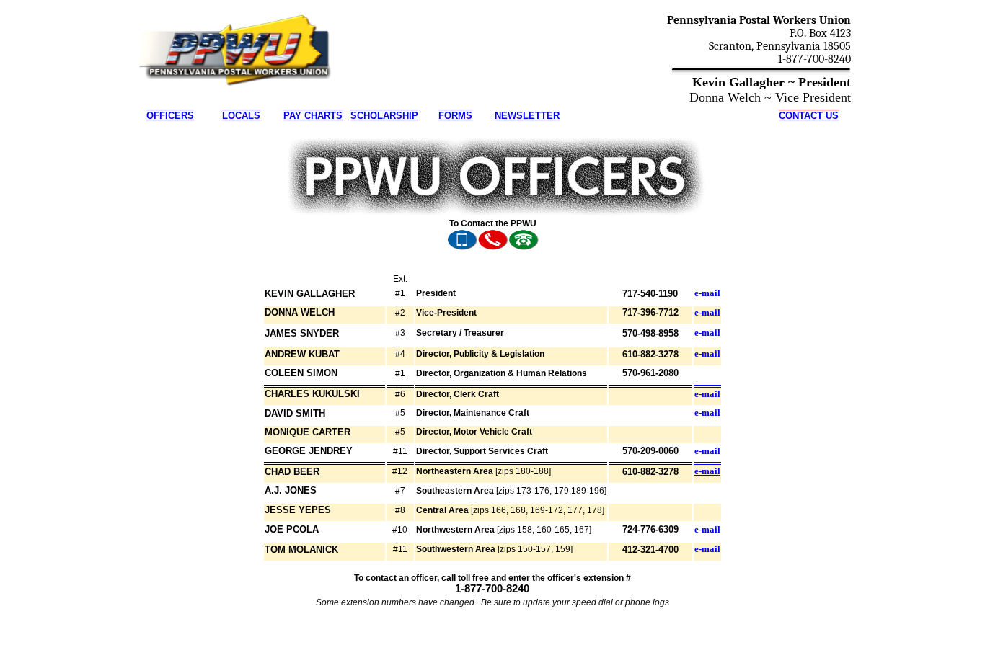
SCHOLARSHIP (384, 115)
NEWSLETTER (527, 115)
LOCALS (241, 115)
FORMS (455, 115)
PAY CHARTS (313, 115)
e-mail (707, 293)
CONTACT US (809, 115)
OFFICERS (170, 115)
